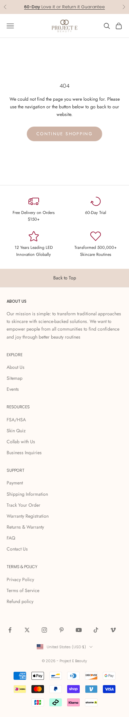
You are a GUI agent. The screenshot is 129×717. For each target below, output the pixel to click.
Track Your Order (23, 505)
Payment (15, 482)
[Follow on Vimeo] (113, 630)
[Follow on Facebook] (10, 630)
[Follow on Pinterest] (61, 630)
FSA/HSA (16, 419)
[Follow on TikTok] (96, 630)
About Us (15, 367)
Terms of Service (23, 590)
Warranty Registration (28, 516)
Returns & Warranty (25, 527)
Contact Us (17, 549)
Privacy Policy (20, 579)
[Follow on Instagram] (44, 630)
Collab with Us (21, 441)
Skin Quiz (16, 430)
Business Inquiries (24, 452)
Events (13, 389)
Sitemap (14, 378)
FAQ (11, 538)
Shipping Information (27, 494)
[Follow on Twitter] (27, 630)
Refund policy (20, 601)
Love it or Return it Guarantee (64, 7)
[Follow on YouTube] (78, 630)
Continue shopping (64, 134)
